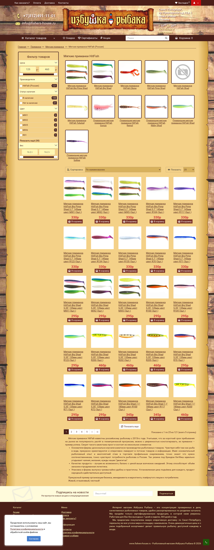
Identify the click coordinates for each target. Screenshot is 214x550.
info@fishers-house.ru (39, 23)
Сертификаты (89, 37)
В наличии (28, 98)
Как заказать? (22, 3)
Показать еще (131, 426)
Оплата (37, 3)
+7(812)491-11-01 (39, 16)
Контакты (63, 3)
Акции (106, 37)
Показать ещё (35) (29, 140)
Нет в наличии (30, 103)
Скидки (70, 37)
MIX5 (25, 125)
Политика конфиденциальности (77, 532)
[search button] (166, 38)
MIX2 (25, 120)
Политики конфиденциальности (26, 529)
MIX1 (25, 115)
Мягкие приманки (54, 46)
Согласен (34, 538)
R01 (25, 135)
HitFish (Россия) (31, 85)
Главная (22, 46)
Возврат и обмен (69, 535)
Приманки (36, 46)
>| (97, 432)
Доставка (49, 3)
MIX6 (25, 130)
